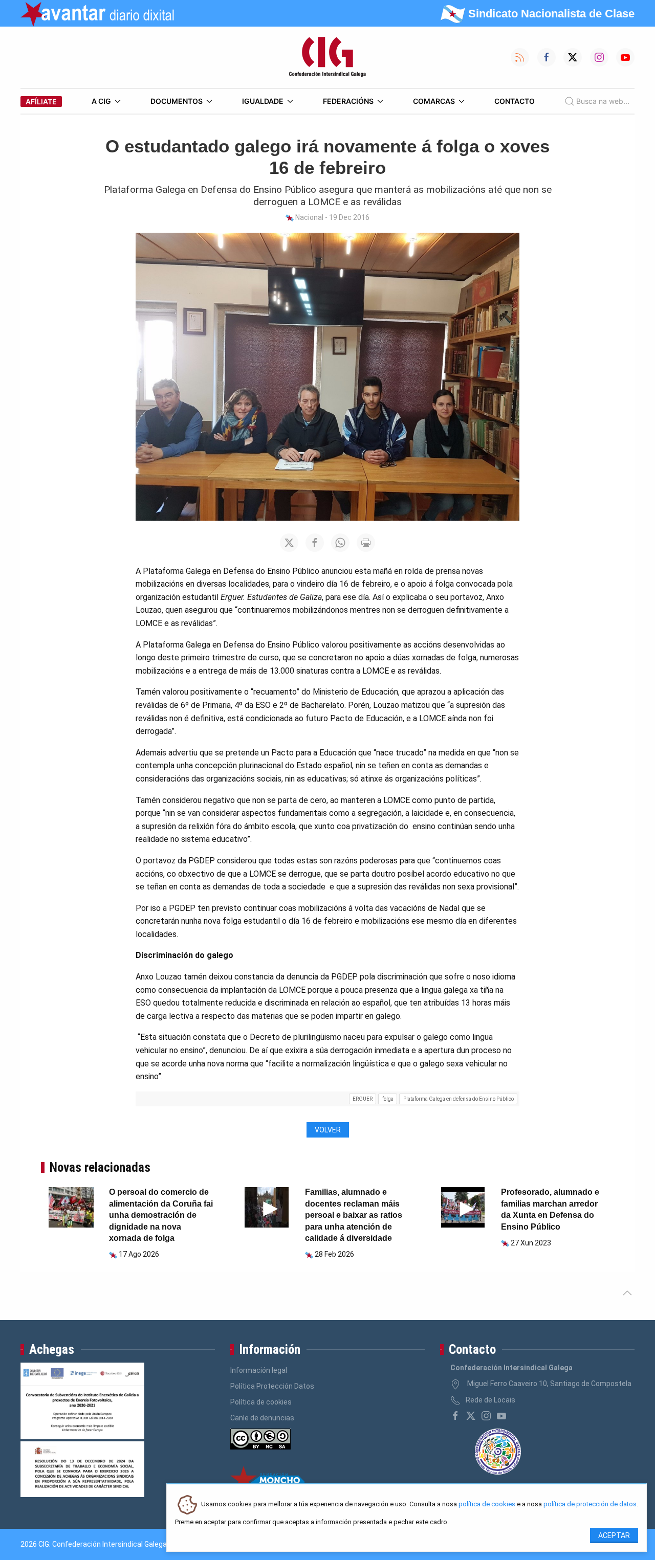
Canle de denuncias (262, 1418)
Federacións (348, 101)
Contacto (514, 101)
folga (388, 1099)
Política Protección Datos (272, 1386)
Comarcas (434, 101)
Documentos (176, 101)
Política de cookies (261, 1402)
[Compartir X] (289, 542)
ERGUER (363, 1099)
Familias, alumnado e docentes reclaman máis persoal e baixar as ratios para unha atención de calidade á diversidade (353, 1215)
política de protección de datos (590, 1504)
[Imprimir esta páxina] (366, 542)
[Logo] (327, 57)
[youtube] (501, 1416)
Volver (328, 1130)
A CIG (101, 101)
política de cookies (486, 1504)
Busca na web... (602, 101)
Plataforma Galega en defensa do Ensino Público (458, 1099)
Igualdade (262, 101)
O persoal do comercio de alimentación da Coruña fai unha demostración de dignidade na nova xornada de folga (161, 1215)
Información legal (258, 1370)
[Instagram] (486, 1416)
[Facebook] (455, 1416)
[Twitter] (471, 1416)
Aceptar (614, 1535)
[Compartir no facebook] (314, 542)
